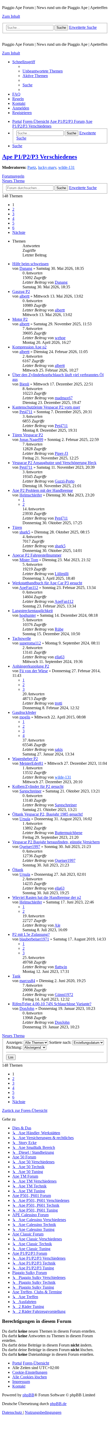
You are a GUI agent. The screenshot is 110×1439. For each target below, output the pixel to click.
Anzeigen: (15, 1042)
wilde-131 (66, 167)
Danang (25, 268)
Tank (16, 976)
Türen (17, 527)
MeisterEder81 (31, 763)
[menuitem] (43, 71)
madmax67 (64, 398)
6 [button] (13, 228)
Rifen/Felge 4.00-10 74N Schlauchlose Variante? (51, 1004)
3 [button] (13, 214)
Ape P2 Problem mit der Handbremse (42, 490)
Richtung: (14, 1047)
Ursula (24, 819)
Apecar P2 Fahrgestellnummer (36, 555)
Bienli (24, 384)
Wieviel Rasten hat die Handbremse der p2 (46, 897)
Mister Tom (28, 560)
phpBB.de (58, 1403)
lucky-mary (47, 167)
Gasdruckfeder (24, 712)
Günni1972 (64, 994)
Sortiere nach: (60, 1042)
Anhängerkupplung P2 (30, 666)
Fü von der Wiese (33, 671)
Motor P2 (20, 319)
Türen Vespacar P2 (27, 435)
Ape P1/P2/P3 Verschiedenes (39, 156)
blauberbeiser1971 (34, 939)
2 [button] (13, 209)
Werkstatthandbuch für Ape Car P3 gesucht (47, 583)
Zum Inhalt (11, 16)
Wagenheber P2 (25, 759)
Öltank (17, 870)
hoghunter (27, 615)
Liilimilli (62, 573)
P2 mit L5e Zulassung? (31, 934)
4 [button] (13, 218)
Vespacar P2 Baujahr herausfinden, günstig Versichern (56, 842)
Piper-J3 (61, 453)
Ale (57, 925)
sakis (59, 749)
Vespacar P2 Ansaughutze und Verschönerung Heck (54, 462)
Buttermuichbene (68, 833)
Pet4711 (25, 412)
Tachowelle (21, 638)
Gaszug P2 (21, 291)
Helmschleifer (30, 495)
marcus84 (27, 981)
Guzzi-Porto (64, 481)
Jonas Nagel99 (31, 439)
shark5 (24, 532)
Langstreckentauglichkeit (32, 610)
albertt (24, 296)
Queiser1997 (29, 846)
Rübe (59, 629)
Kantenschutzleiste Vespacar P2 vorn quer (46, 407)
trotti (58, 703)
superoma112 (30, 643)
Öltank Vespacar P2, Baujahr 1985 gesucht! (47, 814)
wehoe (60, 338)
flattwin (61, 967)
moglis (24, 717)
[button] (18, 232)
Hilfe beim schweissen (30, 264)
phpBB (28, 1395)
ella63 (59, 657)
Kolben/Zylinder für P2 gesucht (37, 786)
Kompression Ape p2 (29, 347)
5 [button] (13, 223)
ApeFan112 (28, 587)
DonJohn (26, 1008)
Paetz (31, 167)
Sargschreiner (30, 791)
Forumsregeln (13, 176)
